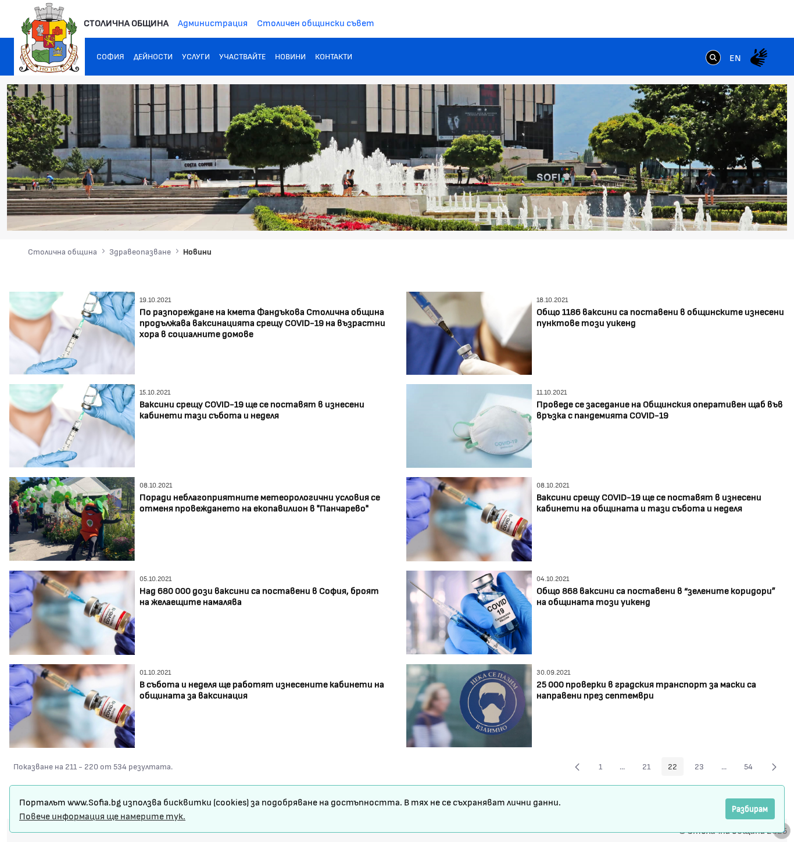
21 (649, 768)
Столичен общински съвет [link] (315, 22)
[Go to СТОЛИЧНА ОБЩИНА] (49, 38)
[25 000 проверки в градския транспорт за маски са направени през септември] (469, 704)
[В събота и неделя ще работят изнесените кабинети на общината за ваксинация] (72, 704)
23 (702, 768)
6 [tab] (731, 210)
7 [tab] (742, 210)
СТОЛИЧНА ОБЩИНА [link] (126, 22)
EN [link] (735, 57)
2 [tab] (684, 210)
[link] (713, 58)
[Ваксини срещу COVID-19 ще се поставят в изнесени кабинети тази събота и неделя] (72, 424)
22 (676, 768)
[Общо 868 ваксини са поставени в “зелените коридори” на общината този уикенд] (469, 611)
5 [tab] (719, 210)
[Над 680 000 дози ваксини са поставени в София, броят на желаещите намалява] (72, 611)
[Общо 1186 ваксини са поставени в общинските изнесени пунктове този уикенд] (469, 331)
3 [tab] (696, 210)
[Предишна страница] (577, 766)
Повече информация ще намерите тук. (102, 815)
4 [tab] (707, 210)
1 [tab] (672, 210)
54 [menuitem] (751, 768)
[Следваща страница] (774, 766)
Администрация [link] (213, 22)
